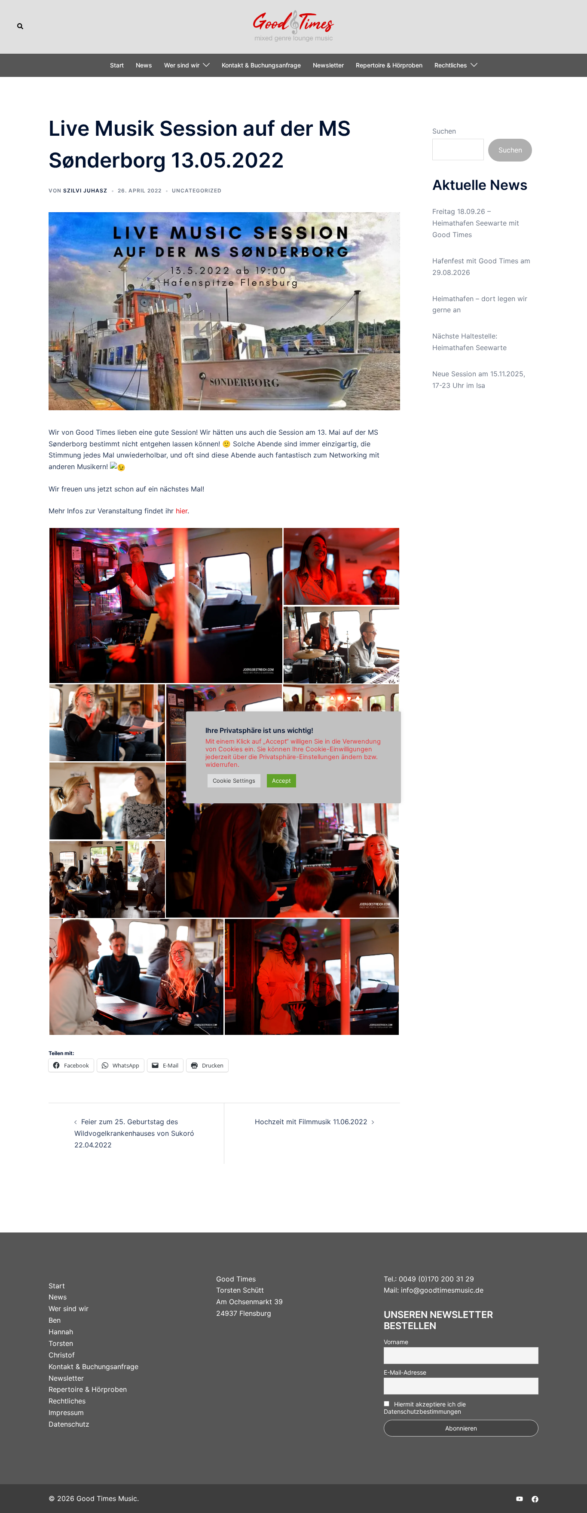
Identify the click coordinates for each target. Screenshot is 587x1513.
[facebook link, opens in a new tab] (535, 1498)
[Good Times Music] (294, 25)
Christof (62, 1355)
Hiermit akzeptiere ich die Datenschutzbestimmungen (425, 1407)
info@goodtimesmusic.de (442, 1290)
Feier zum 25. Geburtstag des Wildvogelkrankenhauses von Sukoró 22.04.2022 (134, 1133)
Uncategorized (197, 190)
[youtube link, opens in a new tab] (519, 1498)
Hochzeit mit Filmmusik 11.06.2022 (311, 1121)
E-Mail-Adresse (405, 1372)
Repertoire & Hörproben (389, 65)
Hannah (61, 1331)
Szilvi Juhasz (85, 190)
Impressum (66, 1412)
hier (181, 510)
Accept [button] (281, 780)
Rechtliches (450, 65)
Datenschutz (69, 1424)
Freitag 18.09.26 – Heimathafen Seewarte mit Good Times (475, 223)
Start (117, 65)
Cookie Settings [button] (234, 780)
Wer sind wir (181, 65)
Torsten (61, 1343)
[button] (20, 26)
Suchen (444, 131)
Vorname (396, 1341)
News (144, 65)
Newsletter (328, 65)
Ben (55, 1320)
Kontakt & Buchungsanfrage (261, 65)
